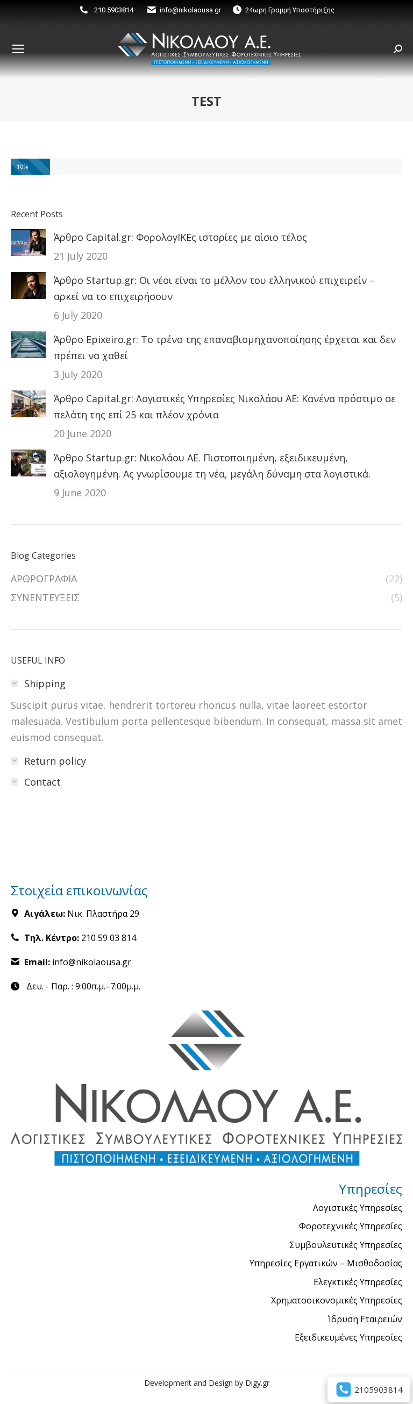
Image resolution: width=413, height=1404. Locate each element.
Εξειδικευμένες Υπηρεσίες (348, 1338)
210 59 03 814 (108, 938)
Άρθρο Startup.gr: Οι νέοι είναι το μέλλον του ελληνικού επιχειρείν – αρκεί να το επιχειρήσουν (214, 288)
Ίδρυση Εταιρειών (365, 1319)
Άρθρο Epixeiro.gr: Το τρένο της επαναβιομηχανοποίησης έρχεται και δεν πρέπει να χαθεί (225, 347)
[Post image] (28, 242)
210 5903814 (113, 10)
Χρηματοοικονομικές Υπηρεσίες (336, 1300)
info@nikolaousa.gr (190, 10)
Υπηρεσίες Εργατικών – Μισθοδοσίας (326, 1263)
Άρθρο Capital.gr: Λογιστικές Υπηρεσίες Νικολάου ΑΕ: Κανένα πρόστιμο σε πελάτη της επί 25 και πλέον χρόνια (225, 406)
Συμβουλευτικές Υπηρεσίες (345, 1245)
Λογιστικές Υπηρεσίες (357, 1208)
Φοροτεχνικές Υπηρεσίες (350, 1226)
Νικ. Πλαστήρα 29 (103, 914)
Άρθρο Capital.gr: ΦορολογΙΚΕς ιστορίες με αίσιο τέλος (180, 237)
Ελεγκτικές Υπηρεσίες (358, 1282)
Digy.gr (257, 1383)
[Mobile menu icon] (18, 48)
